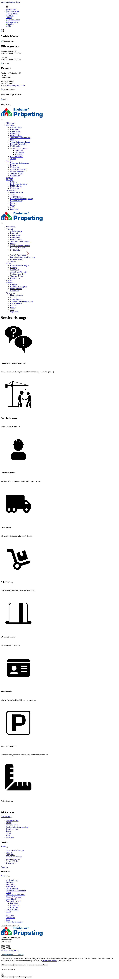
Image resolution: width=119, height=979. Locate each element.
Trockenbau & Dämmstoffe (20, 138)
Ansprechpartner (16, 197)
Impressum (14, 209)
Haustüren (18, 155)
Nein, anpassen (20, 965)
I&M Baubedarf (16, 186)
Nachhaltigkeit (15, 146)
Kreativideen (15, 176)
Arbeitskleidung (16, 127)
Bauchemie (14, 129)
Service (8, 161)
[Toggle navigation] (2, 119)
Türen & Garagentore (20, 148)
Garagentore (19, 152)
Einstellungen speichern (23, 977)
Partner (12, 205)
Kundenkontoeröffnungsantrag (21, 199)
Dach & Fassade (16, 136)
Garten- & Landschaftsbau (20, 142)
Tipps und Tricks (16, 173)
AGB (12, 207)
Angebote (9, 178)
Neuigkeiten (14, 167)
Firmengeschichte (16, 192)
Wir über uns (10, 190)
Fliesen (12, 140)
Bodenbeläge (15, 134)
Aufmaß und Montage (18, 169)
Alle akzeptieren (7, 965)
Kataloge (13, 165)
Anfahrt (13, 194)
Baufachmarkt (15, 131)
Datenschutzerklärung (50, 961)
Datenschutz (10, 918)
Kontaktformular (16, 201)
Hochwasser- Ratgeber (18, 184)
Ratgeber (13, 182)
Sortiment (9, 125)
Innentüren (19, 150)
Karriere (13, 203)
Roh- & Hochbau (16, 157)
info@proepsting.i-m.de (16, 86)
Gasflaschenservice (17, 171)
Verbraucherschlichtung (14, 922)
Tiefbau (13, 159)
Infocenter (9, 180)
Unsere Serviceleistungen (19, 163)
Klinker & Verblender (18, 144)
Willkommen (10, 123)
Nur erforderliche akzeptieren (37, 965)
